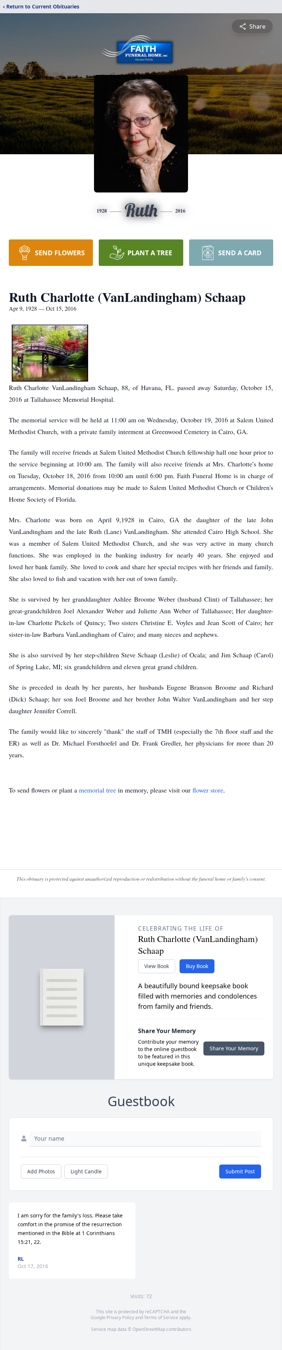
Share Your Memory (234, 1048)
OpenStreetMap (149, 1329)
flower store (207, 790)
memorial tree (97, 790)
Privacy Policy (120, 1317)
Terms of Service (161, 1317)
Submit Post (240, 1171)
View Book (156, 966)
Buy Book (197, 966)
